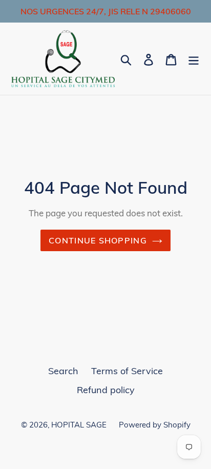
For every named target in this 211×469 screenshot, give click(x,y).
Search (63, 371)
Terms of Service (127, 371)
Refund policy (106, 390)
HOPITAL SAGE (80, 425)
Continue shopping (98, 240)
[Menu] (193, 59)
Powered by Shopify (155, 425)
